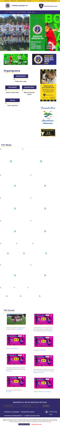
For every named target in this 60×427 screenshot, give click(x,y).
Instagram (54, 0)
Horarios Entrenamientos (13, 415)
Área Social (13, 0)
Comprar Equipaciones (32, 415)
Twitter (48, 0)
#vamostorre (50, 330)
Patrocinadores (22, 0)
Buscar (29, 0)
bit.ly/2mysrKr (20, 329)
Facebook (43, 0)
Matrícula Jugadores (12, 412)
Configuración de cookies (36, 424)
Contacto (6, 0)
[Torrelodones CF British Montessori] (16, 319)
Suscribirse (46, 405)
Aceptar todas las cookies (24, 424)
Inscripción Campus (27, 412)
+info (50, 421)
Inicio (7, 12)
